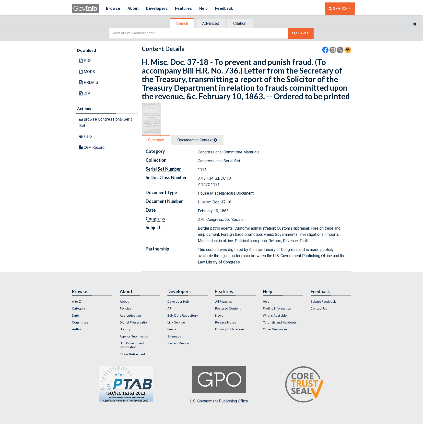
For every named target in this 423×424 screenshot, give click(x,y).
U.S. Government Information (132, 345)
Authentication (130, 315)
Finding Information (277, 308)
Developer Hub (178, 301)
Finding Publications (230, 329)
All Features (223, 301)
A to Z (76, 301)
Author (77, 329)
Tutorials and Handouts (280, 322)
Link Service (176, 322)
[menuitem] (92, 301)
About (133, 8)
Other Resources (275, 329)
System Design (178, 343)
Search (182, 23)
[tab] (182, 23)
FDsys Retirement (132, 354)
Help (203, 8)
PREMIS (90, 82)
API (170, 308)
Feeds (171, 329)
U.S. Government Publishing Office (219, 401)
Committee (80, 322)
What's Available (275, 315)
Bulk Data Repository (182, 315)
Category (78, 308)
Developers (157, 8)
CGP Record (94, 147)
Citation (239, 23)
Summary (156, 140)
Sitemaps (174, 336)
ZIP (86, 93)
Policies (125, 308)
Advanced (210, 23)
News (219, 315)
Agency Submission (134, 336)
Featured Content (228, 308)
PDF (87, 60)
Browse (113, 8)
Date (75, 315)
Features (183, 8)
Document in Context (195, 140)
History (125, 329)
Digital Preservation (134, 322)
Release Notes (225, 322)
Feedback (224, 8)
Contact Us (319, 308)
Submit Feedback (323, 301)
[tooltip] (215, 140)
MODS (89, 71)
